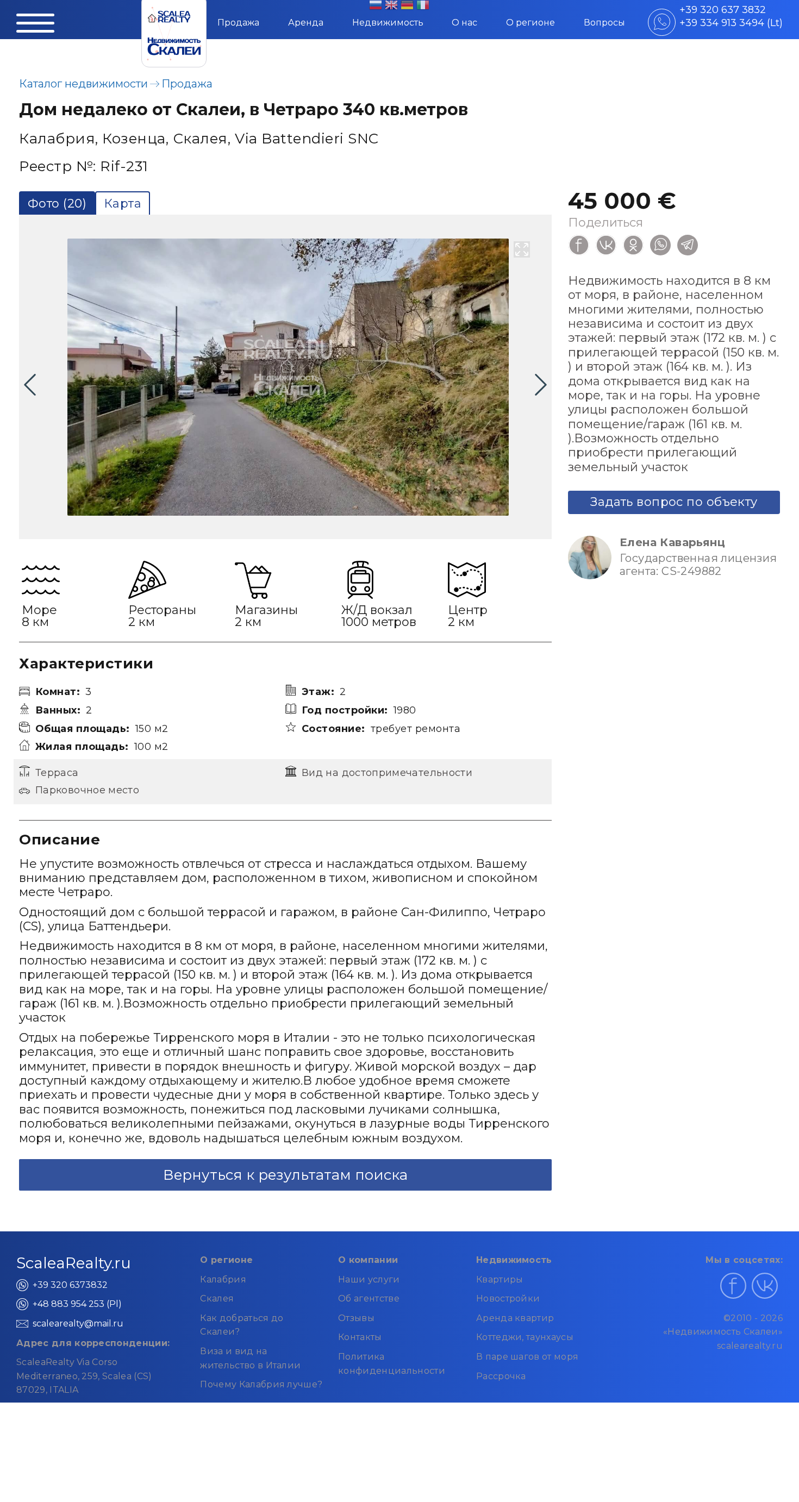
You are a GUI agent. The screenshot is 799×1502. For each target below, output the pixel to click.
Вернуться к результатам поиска (285, 1175)
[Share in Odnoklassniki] (633, 245)
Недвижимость (387, 22)
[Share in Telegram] (687, 245)
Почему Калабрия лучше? (261, 1384)
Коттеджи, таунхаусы (524, 1337)
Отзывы (356, 1318)
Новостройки (508, 1298)
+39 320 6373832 (70, 1285)
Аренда (305, 22)
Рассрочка (501, 1376)
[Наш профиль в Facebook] (733, 1286)
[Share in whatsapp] (660, 245)
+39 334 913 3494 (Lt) (731, 23)
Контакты (360, 1337)
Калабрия (223, 1279)
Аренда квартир (515, 1318)
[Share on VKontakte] (606, 245)
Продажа (238, 22)
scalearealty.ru (750, 1346)
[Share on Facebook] (579, 245)
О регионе (530, 22)
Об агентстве (369, 1298)
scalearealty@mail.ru (78, 1323)
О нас (464, 22)
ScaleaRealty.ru (73, 1263)
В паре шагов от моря (527, 1356)
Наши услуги (369, 1279)
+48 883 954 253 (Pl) (77, 1304)
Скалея (217, 1298)
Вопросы (604, 22)
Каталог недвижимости (83, 83)
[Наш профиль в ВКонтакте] (764, 1286)
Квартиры (499, 1279)
